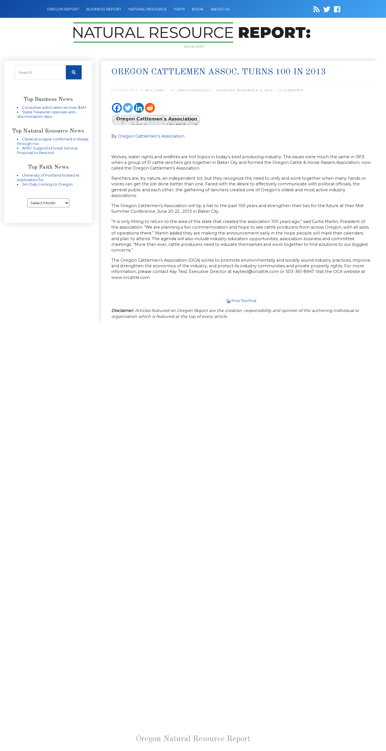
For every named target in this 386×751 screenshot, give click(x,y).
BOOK (197, 9)
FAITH (179, 9)
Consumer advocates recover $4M (54, 107)
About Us (220, 9)
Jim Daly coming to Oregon (47, 184)
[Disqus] (241, 401)
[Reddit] (150, 108)
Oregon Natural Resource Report (193, 739)
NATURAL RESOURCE (148, 9)
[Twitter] (128, 108)
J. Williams (152, 90)
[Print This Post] (228, 300)
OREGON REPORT (63, 9)
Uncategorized (193, 90)
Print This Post (244, 300)
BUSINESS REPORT (103, 9)
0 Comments (291, 90)
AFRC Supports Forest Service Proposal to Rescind (47, 150)
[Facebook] (117, 108)
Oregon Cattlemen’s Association (151, 136)
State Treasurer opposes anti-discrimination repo (47, 114)
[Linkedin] (139, 108)
